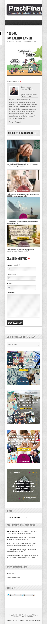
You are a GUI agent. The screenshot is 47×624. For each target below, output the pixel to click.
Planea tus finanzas (13, 578)
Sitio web (10, 283)
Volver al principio (34, 620)
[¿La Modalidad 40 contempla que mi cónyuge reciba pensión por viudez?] (23, 162)
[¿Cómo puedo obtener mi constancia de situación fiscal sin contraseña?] (23, 247)
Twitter (11, 122)
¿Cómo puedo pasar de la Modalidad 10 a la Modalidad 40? (21, 538)
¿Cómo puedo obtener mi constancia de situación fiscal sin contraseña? (20, 250)
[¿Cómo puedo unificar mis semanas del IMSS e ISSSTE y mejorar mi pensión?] (23, 192)
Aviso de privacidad (27, 617)
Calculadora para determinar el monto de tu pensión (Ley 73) (22, 550)
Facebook (18, 122)
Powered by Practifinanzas (15, 620)
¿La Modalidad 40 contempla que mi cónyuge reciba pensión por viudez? (22, 165)
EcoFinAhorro (11, 573)
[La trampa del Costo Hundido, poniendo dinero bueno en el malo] (23, 220)
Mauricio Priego (26, 96)
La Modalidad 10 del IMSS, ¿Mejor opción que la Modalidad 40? (22, 532)
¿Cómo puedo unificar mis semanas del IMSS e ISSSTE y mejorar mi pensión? (23, 195)
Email (12, 274)
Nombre (13, 265)
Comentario (11, 293)
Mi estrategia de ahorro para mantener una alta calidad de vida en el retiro (22, 544)
